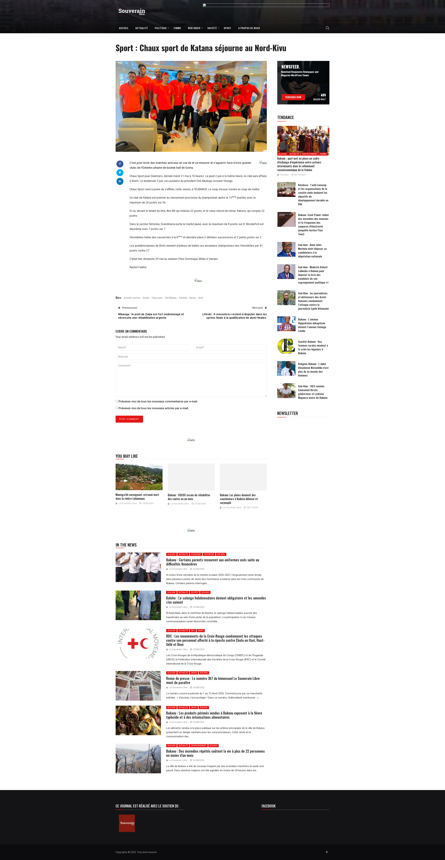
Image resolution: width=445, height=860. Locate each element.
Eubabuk (183, 297)
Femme (177, 28)
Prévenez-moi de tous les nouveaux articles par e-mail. (154, 408)
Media (194, 673)
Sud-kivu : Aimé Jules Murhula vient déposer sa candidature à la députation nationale (312, 250)
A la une (171, 554)
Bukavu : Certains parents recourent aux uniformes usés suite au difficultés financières (212, 562)
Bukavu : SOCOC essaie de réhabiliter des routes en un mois (189, 497)
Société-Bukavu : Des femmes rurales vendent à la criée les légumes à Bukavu (313, 347)
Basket (146, 297)
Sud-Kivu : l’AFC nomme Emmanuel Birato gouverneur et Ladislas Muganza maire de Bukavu (312, 391)
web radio (194, 28)
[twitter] (120, 172)
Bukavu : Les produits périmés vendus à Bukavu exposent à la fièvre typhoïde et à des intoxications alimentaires (214, 715)
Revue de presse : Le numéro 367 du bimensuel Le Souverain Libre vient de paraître (213, 680)
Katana (192, 297)
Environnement (198, 746)
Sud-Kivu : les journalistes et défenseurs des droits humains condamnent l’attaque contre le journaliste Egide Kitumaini (313, 300)
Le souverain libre (127, 503)
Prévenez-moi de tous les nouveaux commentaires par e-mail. (158, 401)
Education (209, 554)
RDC (193, 630)
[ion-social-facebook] (326, 852)
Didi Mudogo (170, 297)
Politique (161, 28)
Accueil (123, 28)
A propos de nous (249, 28)
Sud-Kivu (221, 554)
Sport (227, 28)
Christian (284, 174)
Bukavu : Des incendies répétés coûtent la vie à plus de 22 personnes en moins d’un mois (215, 753)
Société (212, 28)
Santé (200, 630)
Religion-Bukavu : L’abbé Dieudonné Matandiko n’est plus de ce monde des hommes (313, 369)
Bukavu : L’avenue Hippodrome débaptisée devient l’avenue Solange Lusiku (312, 325)
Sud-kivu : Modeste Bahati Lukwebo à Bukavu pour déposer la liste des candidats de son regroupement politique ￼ (313, 274)
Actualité (141, 28)
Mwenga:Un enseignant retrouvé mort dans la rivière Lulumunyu (137, 497)
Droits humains (309, 154)
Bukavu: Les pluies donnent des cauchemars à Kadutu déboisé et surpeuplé (239, 499)
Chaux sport (157, 297)
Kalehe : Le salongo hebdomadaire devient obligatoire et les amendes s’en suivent (216, 600)
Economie (196, 554)
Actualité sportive (132, 297)
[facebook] (120, 163)
